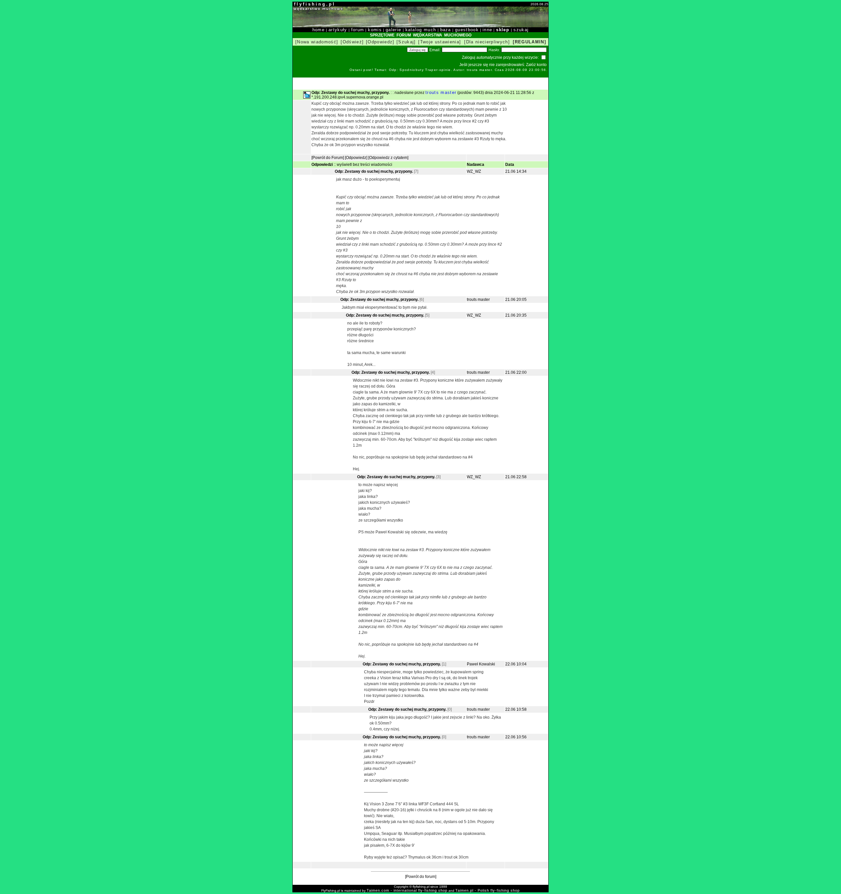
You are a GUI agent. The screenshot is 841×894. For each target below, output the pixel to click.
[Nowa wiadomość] (316, 41)
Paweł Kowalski (481, 664)
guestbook (467, 29)
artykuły (338, 29)
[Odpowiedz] (380, 41)
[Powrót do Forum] (327, 157)
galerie (393, 29)
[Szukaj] (406, 41)
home (318, 29)
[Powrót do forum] (420, 876)
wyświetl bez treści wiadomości (364, 164)
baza (445, 29)
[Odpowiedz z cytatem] (388, 157)
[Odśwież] (352, 41)
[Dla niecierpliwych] (487, 41)
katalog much (420, 29)
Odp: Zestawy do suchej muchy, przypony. (374, 171)
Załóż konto (536, 64)
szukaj (521, 29)
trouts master (440, 92)
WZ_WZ (474, 171)
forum (357, 29)
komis (375, 29)
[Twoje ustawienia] (439, 41)
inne (487, 29)
